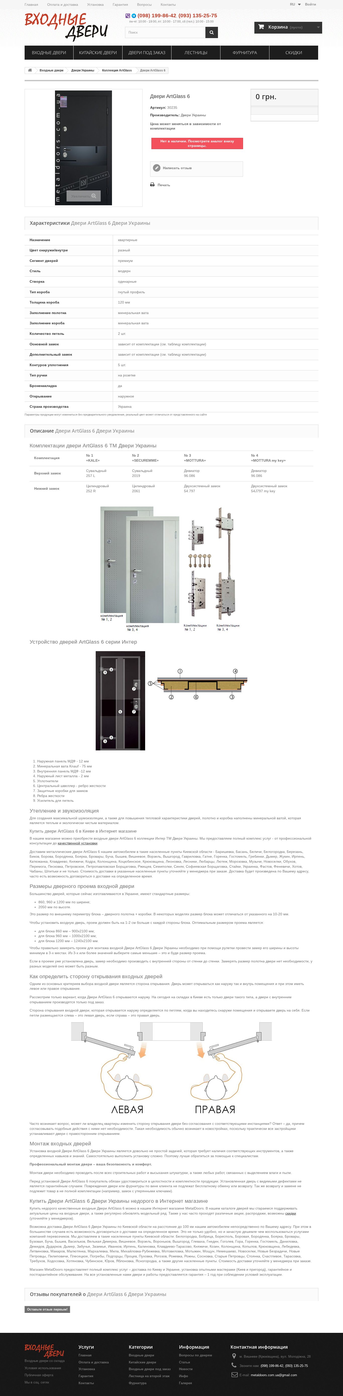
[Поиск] (211, 32)
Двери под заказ (147, 52)
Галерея (185, 1383)
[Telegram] (134, 15)
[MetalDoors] (71, 27)
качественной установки (77, 843)
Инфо (183, 1376)
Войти (310, 4)
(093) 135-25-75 (198, 15)
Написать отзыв (177, 168)
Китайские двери (98, 52)
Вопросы (144, 5)
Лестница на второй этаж (149, 1376)
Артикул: (158, 108)
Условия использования (43, 1368)
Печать (164, 185)
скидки (290, 1213)
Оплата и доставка (62, 5)
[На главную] (30, 70)
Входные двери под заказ (149, 1369)
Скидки (293, 52)
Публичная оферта (39, 1375)
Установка (95, 5)
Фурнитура (245, 52)
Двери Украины (82, 70)
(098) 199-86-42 (157, 15)
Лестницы (196, 52)
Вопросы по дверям (195, 1355)
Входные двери (49, 52)
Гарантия (120, 5)
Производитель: (165, 115)
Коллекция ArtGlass (117, 70)
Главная (31, 5)
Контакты (168, 5)
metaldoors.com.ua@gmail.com (274, 1375)
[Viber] (128, 15)
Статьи (184, 1362)
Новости (186, 1369)
